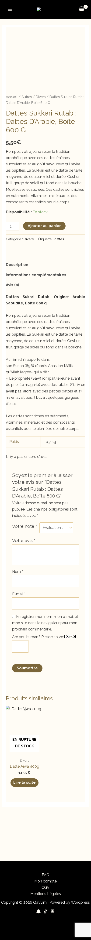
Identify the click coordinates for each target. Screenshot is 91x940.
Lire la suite (24, 782)
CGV (45, 887)
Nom (17, 571)
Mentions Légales (45, 894)
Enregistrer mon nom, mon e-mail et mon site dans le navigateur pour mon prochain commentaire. (45, 622)
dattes (59, 239)
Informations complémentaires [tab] (36, 275)
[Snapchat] (38, 911)
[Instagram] (52, 911)
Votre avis (23, 540)
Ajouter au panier (44, 226)
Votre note (24, 526)
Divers (41, 97)
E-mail (18, 594)
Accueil (12, 97)
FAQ (45, 875)
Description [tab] (17, 264)
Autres (26, 97)
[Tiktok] (45, 911)
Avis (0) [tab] (12, 285)
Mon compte (45, 881)
